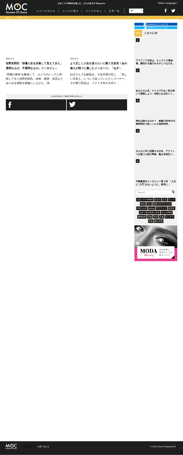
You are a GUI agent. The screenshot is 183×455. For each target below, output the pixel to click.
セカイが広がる (46, 11)
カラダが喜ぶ (94, 11)
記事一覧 (114, 11)
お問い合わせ (43, 446)
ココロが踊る (71, 11)
